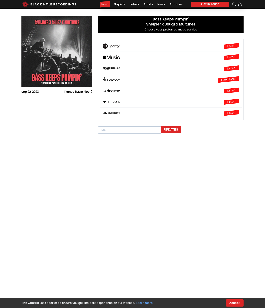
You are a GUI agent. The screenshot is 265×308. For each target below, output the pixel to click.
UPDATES (171, 129)
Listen (231, 46)
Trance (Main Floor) (78, 92)
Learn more (144, 303)
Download (228, 79)
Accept (234, 303)
